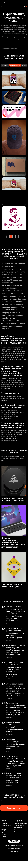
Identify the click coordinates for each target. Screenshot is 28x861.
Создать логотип (14, 808)
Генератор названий (19, 825)
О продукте (4, 823)
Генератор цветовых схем (20, 823)
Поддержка (4, 836)
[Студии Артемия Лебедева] (14, 841)
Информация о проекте (14, 848)
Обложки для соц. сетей (20, 834)
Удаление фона (18, 827)
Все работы (5, 65)
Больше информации (7, 456)
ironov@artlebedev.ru (14, 851)
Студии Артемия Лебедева (16, 845)
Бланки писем (17, 831)
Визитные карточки (18, 829)
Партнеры (3, 834)
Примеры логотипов (6, 825)
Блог (2, 832)
